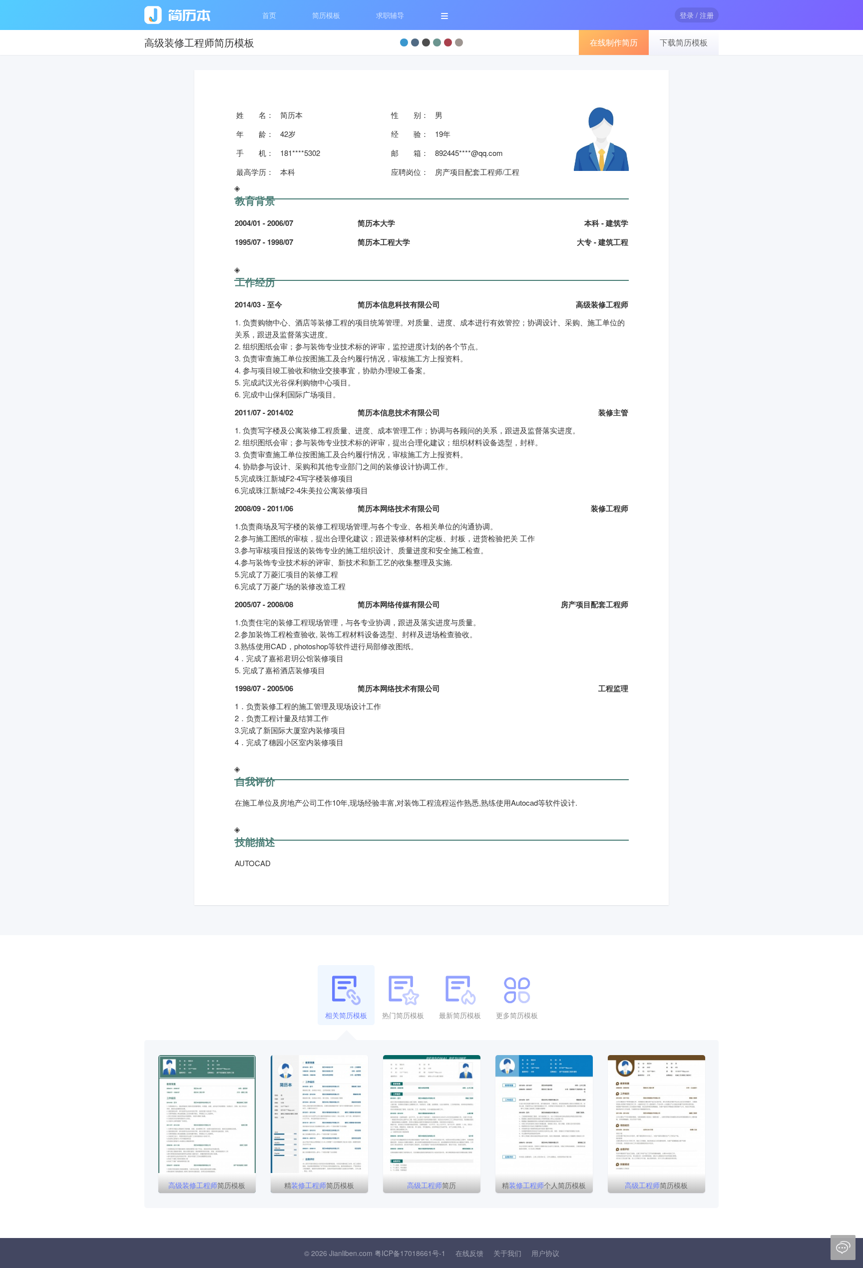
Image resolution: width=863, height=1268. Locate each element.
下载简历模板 (684, 42)
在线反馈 (469, 1253)
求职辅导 (390, 15)
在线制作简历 (614, 42)
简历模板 (326, 15)
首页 (269, 15)
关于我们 (507, 1253)
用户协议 (545, 1253)
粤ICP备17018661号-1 (410, 1253)
